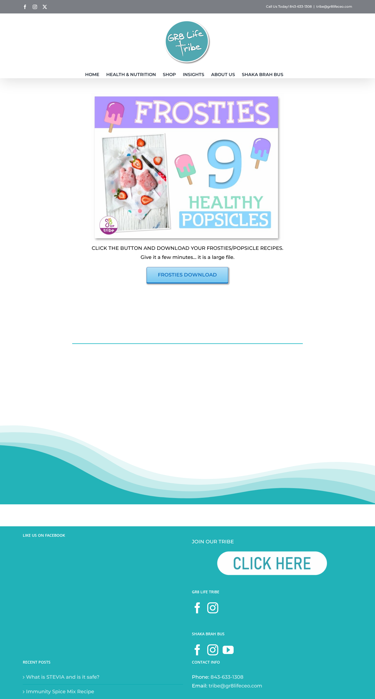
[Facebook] (197, 607)
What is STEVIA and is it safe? (62, 677)
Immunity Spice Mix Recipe (60, 692)
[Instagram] (212, 607)
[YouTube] (228, 649)
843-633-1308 (227, 677)
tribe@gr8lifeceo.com (334, 6)
